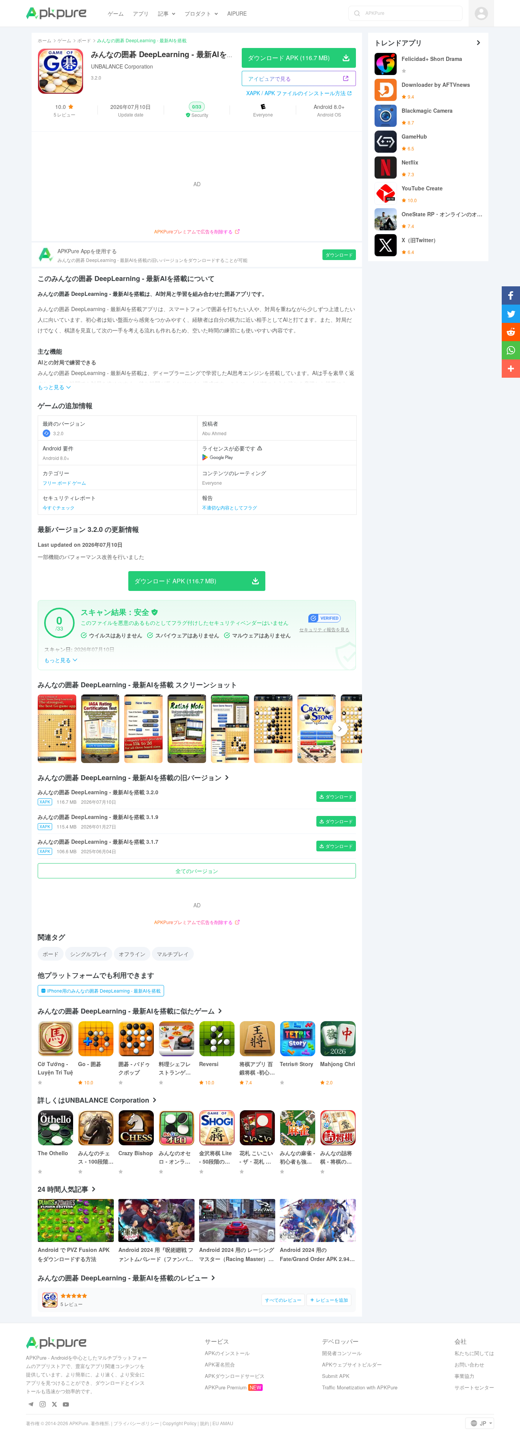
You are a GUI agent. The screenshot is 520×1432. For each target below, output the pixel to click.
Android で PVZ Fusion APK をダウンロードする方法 (74, 1254)
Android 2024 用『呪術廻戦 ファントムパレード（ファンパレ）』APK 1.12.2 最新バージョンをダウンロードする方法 (155, 1254)
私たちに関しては (474, 1353)
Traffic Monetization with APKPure (359, 1387)
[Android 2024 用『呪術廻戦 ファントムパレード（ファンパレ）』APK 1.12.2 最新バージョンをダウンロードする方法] (156, 1220)
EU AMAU (222, 1423)
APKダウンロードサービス (235, 1375)
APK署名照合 (220, 1364)
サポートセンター (474, 1387)
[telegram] (30, 1405)
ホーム (44, 40)
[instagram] (42, 1405)
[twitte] (54, 1405)
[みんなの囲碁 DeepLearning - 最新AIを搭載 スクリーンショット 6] (316, 728)
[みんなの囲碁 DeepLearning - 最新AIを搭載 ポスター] (57, 728)
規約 (204, 1423)
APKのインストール (227, 1353)
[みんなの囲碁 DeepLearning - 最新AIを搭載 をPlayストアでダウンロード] (217, 457)
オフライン (132, 954)
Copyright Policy (179, 1423)
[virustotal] (154, 612)
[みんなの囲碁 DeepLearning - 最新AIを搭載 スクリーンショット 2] (143, 728)
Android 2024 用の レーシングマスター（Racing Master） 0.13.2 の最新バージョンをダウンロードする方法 (236, 1254)
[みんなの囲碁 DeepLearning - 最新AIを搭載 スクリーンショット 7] (360, 728)
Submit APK (335, 1375)
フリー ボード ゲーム (64, 482)
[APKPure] (56, 13)
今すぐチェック (59, 507)
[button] (197, 110)
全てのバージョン (196, 871)
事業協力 (464, 1375)
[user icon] (481, 13)
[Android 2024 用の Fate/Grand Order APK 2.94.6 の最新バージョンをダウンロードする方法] (318, 1220)
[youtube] (66, 1405)
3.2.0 (58, 433)
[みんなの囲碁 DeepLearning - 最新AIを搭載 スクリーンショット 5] (273, 728)
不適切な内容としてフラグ (229, 507)
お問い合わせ (469, 1364)
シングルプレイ (88, 954)
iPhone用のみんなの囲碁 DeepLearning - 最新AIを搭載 (104, 990)
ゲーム (64, 40)
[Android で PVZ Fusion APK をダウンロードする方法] (76, 1220)
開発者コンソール (342, 1353)
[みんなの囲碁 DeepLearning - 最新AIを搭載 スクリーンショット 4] (230, 728)
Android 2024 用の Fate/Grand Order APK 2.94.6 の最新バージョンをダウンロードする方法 (317, 1254)
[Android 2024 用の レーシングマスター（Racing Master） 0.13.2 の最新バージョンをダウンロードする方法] (237, 1220)
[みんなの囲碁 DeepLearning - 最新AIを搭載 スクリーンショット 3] (186, 728)
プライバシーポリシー (136, 1423)
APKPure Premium (226, 1387)
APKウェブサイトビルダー (352, 1364)
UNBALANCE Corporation (122, 66)
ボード (84, 40)
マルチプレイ (173, 954)
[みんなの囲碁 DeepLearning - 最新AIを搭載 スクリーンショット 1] (100, 728)
